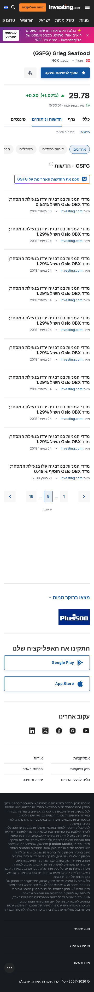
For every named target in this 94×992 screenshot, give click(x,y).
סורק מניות (64, 20)
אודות (38, 758)
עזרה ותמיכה (33, 779)
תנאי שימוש (82, 929)
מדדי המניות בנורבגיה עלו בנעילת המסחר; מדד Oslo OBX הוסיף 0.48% (50, 468)
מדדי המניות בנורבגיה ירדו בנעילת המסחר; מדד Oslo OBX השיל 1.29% (49, 231)
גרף (71, 119)
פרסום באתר (33, 769)
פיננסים (18, 119)
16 (31, 496)
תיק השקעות (80, 769)
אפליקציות (81, 758)
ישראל (44, 20)
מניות (84, 20)
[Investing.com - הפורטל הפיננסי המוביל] (65, 7)
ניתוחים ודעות (65, 132)
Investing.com (72, 211)
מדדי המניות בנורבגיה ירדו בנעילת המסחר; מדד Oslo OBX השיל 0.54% (49, 202)
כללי (85, 119)
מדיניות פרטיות (80, 945)
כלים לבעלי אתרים (75, 779)
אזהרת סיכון (82, 962)
